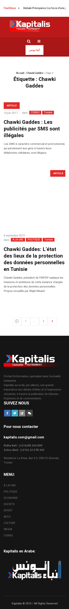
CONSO (35, 112)
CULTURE (9, 523)
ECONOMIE (11, 498)
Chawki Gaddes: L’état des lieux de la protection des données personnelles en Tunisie (34, 259)
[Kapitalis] (34, 26)
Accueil (20, 73)
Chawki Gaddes (34, 73)
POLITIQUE (34, 240)
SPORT (8, 510)
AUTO (7, 517)
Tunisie (48, 112)
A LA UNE (18, 240)
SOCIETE (9, 504)
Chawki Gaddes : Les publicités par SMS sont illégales (32, 128)
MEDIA (8, 529)
